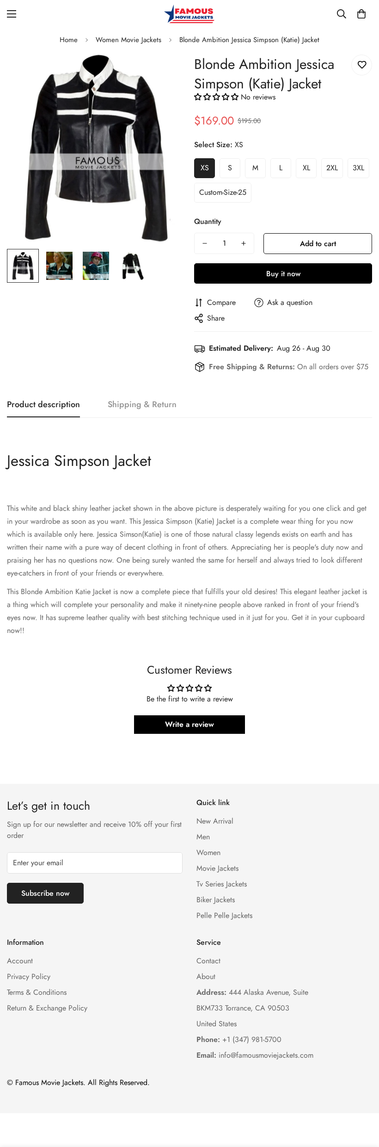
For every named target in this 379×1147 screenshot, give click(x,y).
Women (208, 852)
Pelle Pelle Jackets (224, 915)
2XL (332, 167)
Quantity (207, 221)
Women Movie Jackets (128, 40)
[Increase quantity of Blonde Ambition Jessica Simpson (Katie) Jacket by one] (243, 243)
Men (203, 836)
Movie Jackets (217, 868)
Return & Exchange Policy (47, 1008)
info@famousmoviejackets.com (254, 1055)
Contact (208, 960)
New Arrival (214, 821)
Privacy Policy (28, 976)
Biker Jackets (215, 899)
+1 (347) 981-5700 (238, 1039)
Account (20, 960)
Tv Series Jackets (221, 884)
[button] (361, 14)
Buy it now (283, 273)
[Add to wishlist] (361, 65)
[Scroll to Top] (361, 1096)
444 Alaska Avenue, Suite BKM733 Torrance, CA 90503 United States (252, 1008)
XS (205, 167)
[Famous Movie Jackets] (189, 14)
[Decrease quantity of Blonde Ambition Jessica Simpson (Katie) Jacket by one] (205, 243)
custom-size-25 (222, 192)
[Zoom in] (165, 72)
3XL (358, 167)
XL (306, 167)
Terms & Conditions (37, 992)
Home (69, 40)
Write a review (189, 724)
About (205, 976)
